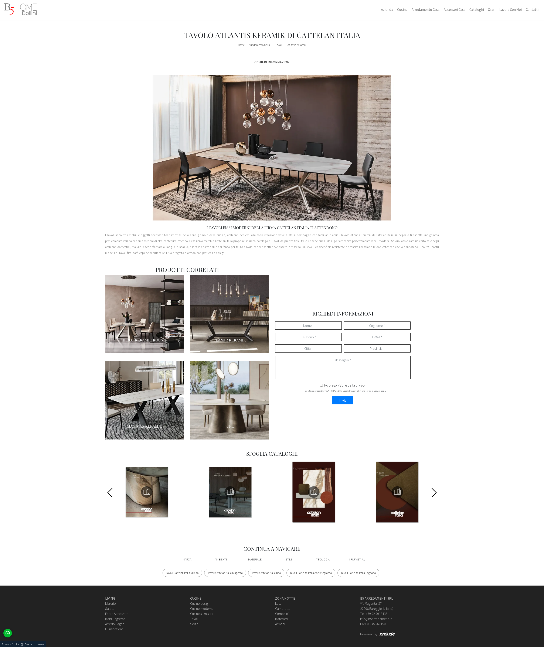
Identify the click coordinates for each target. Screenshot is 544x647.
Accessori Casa (454, 9)
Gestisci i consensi (34, 644)
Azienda (387, 9)
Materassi (281, 619)
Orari (491, 9)
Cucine (402, 9)
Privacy (5, 644)
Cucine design (200, 603)
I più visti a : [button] (357, 559)
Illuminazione (114, 629)
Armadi (280, 624)
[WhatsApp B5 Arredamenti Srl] (7, 633)
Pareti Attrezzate (116, 613)
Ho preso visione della (345, 385)
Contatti (532, 9)
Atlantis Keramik (297, 45)
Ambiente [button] (221, 559)
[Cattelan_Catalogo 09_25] (147, 492)
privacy (361, 385)
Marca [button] (187, 559)
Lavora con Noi (510, 9)
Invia (342, 400)
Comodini (282, 613)
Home (241, 45)
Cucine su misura (201, 613)
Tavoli (278, 45)
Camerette (282, 608)
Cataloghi (476, 9)
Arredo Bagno (114, 624)
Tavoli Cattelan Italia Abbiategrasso (311, 573)
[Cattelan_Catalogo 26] (230, 492)
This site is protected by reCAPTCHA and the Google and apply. (344, 391)
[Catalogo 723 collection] (397, 492)
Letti (278, 603)
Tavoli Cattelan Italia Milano (182, 573)
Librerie (110, 603)
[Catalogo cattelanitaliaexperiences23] (313, 492)
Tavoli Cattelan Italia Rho (266, 573)
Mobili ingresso (115, 619)
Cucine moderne (202, 608)
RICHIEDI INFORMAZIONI (272, 62)
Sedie (194, 624)
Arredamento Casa (425, 9)
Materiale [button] (255, 559)
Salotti (109, 608)
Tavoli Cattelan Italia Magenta (225, 573)
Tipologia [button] (323, 559)
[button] (434, 492)
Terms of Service (373, 391)
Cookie (15, 644)
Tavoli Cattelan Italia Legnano (358, 573)
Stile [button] (289, 559)
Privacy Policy (355, 391)
